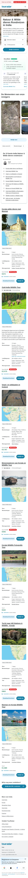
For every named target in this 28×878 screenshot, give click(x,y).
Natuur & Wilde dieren (8, 816)
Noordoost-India (6, 810)
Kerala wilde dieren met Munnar (14, 168)
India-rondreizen (5, 10)
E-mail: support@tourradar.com (9, 854)
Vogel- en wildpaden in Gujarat (14, 174)
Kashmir (4, 813)
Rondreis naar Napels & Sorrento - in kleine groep (13, 830)
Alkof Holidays (15, 443)
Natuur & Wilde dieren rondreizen (16, 10)
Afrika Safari (5, 824)
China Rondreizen (6, 826)
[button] (14, 276)
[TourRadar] (7, 6)
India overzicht (6, 146)
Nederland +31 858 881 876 (8, 852)
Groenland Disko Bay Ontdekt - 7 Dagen (12, 834)
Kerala (3, 802)
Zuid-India (4, 800)
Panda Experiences (16, 365)
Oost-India (4, 808)
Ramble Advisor (15, 604)
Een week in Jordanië (7, 836)
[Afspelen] (10, 117)
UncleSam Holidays (16, 526)
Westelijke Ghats (6, 805)
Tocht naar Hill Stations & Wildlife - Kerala (15, 184)
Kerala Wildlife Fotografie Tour (14, 181)
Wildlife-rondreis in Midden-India (14, 195)
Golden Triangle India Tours (18, 268)
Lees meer (6, 36)
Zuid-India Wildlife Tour (9, 86)
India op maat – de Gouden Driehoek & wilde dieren (13, 199)
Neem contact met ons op (8, 850)
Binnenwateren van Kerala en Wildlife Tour (13, 177)
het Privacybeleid (11, 874)
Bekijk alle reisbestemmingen (18, 356)
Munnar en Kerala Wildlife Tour (14, 188)
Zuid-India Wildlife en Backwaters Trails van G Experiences (14, 192)
